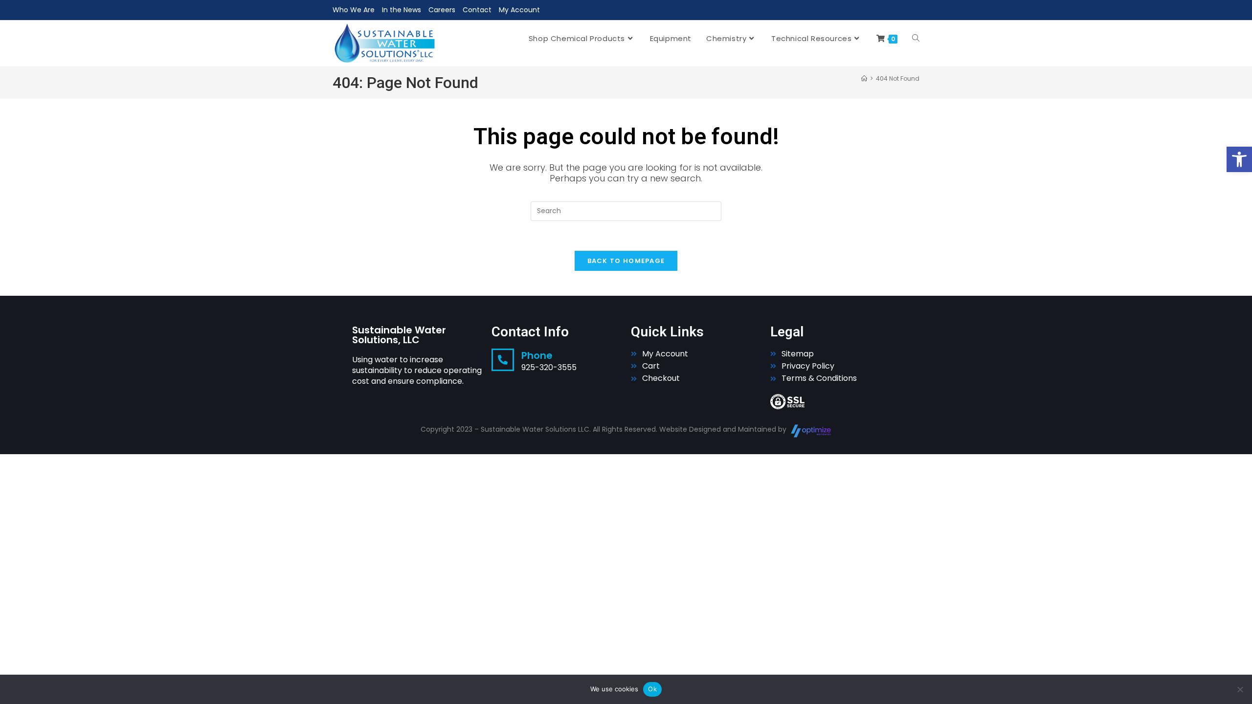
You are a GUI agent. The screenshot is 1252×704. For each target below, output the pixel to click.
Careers (441, 10)
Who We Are (354, 10)
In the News (401, 10)
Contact (477, 10)
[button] (1239, 159)
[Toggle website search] (916, 39)
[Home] (864, 78)
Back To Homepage (626, 260)
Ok (652, 689)
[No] (1240, 689)
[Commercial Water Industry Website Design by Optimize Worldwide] (811, 431)
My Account (519, 10)
